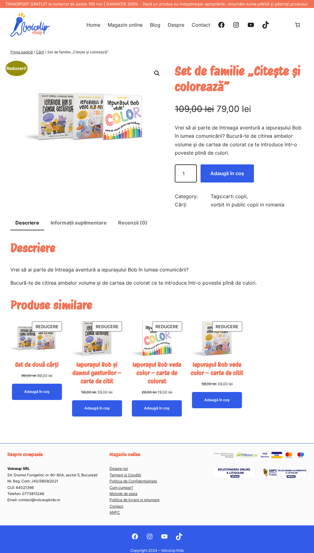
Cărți (40, 52)
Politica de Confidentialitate (133, 481)
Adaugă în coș (227, 173)
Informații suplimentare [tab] (79, 223)
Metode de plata (123, 493)
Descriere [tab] (27, 223)
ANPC (114, 512)
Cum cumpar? (121, 487)
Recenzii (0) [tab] (132, 223)
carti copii (235, 196)
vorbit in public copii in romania (247, 205)
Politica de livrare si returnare (134, 499)
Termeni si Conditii (125, 475)
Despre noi (118, 468)
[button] (157, 73)
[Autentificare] (281, 24)
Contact (116, 506)
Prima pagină (21, 52)
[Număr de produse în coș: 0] (297, 25)
